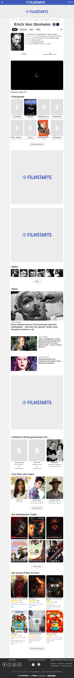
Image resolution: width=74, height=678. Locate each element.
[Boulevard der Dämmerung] (43, 128)
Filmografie (18, 96)
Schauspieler (22, 19)
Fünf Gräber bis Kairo (54, 466)
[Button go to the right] (61, 30)
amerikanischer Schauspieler (32, 19)
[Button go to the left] (58, 30)
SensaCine (60, 663)
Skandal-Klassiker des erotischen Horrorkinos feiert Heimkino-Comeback (49, 361)
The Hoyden (17, 116)
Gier (19, 466)
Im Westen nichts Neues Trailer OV (55, 537)
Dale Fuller (37, 462)
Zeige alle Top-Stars (37, 508)
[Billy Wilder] (55, 450)
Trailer (12, 607)
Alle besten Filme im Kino (37, 648)
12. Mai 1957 (34, 43)
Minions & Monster (51, 633)
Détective (30, 116)
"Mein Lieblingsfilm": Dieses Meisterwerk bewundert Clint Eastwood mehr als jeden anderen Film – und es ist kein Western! (50, 343)
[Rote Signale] (57, 128)
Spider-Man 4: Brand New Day (19, 598)
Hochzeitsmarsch (19, 464)
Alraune (30, 137)
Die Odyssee (32, 598)
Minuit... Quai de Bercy (17, 137)
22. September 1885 (38, 42)
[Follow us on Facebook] (5, 665)
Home (13, 19)
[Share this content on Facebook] (54, 24)
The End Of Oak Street (35, 633)
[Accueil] (35, 2)
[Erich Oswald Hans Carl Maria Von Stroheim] (17, 42)
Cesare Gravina (19, 462)
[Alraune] (30, 128)
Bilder (15, 266)
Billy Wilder (55, 462)
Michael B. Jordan (55, 500)
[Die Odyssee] (37, 586)
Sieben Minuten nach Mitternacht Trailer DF (37, 561)
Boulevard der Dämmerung (43, 137)
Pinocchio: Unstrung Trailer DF (19, 537)
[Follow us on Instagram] (14, 665)
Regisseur (50, 34)
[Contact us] (19, 665)
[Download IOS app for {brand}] (34, 664)
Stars (17, 19)
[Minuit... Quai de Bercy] (17, 128)
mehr (55, 34)
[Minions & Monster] (54, 621)
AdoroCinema (55, 666)
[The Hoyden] (17, 107)
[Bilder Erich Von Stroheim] (15, 273)
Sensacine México (66, 666)
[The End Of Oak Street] (37, 621)
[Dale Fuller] (37, 450)
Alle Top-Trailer (37, 566)
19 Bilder (37, 281)
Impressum (25, 671)
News (15, 289)
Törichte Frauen (19, 468)
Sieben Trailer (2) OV (37, 537)
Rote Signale (57, 137)
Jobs (19, 671)
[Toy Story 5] (19, 621)
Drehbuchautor (42, 34)
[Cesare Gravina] (19, 450)
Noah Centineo (37, 500)
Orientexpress (57, 116)
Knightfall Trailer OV (55, 561)
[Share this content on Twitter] (57, 24)
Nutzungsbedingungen (34, 671)
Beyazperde (68, 663)
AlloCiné (53, 663)
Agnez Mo (19, 500)
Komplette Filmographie (37, 144)
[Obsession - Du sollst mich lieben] (54, 586)
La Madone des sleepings (43, 116)
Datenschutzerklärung (47, 671)
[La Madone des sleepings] (43, 107)
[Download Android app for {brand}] (39, 664)
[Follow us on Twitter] (9, 665)
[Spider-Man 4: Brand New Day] (19, 586)
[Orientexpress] (57, 107)
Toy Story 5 (14, 633)
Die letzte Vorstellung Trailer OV (19, 561)
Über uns (14, 671)
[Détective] (30, 107)
